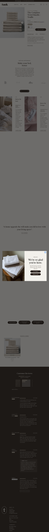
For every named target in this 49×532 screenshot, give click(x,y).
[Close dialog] (45, 252)
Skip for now (35, 274)
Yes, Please (35, 271)
